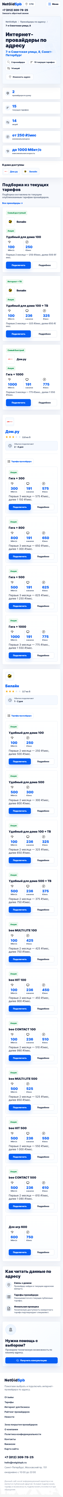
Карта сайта (12, 1448)
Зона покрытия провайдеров (21, 1424)
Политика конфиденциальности (23, 1434)
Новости (9, 1416)
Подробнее (45, 265)
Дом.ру (14, 171)
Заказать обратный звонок (15, 13)
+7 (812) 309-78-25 (19, 1457)
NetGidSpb (11, 21)
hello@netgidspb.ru (16, 1462)
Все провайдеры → (12, 203)
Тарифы (9, 1402)
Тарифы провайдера (21, 461)
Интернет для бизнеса (17, 1407)
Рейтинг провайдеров (17, 1411)
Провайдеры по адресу (33, 21)
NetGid (12, 4)
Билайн (33, 171)
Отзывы (9, 1397)
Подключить (18, 265)
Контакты (10, 1439)
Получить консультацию (33, 1360)
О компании (11, 1429)
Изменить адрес (21, 77)
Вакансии (10, 1444)
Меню (55, 4)
